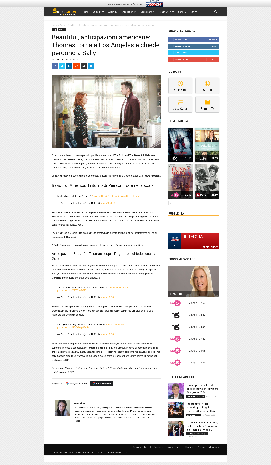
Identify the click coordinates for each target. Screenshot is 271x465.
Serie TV (182, 11)
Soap (62, 25)
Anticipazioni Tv (129, 11)
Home (85, 11)
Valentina (59, 59)
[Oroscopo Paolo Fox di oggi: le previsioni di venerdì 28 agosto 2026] (176, 391)
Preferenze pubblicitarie (208, 447)
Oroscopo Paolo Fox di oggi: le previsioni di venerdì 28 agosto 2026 (202, 389)
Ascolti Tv (112, 11)
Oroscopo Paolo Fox (195, 396)
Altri (192, 11)
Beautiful (72, 25)
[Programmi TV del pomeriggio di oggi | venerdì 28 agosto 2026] (176, 410)
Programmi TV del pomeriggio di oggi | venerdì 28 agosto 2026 (200, 407)
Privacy (179, 447)
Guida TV (97, 11)
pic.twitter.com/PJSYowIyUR (72, 290)
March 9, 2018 (107, 203)
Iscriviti (213, 59)
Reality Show (165, 11)
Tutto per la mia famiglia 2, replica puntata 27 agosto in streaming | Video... (202, 426)
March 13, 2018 (108, 297)
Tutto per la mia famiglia (197, 434)
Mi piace (213, 39)
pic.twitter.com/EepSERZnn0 (125, 196)
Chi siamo (137, 447)
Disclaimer (190, 447)
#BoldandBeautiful (100, 196)
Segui (214, 46)
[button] (215, 12)
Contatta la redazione (163, 447)
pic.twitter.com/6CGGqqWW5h (73, 327)
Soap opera (146, 11)
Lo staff (147, 447)
